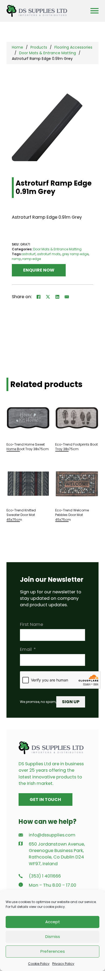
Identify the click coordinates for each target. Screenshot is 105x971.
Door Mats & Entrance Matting (47, 53)
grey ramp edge (75, 254)
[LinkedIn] (57, 297)
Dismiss (52, 936)
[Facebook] (38, 297)
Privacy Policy (63, 963)
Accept (52, 922)
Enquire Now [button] (38, 270)
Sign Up (70, 702)
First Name (31, 624)
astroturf (29, 254)
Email (26, 649)
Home (17, 47)
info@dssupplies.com (52, 835)
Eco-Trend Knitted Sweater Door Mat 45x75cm (21, 515)
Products (38, 47)
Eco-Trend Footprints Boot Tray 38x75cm (76, 446)
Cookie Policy (39, 963)
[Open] (94, 10)
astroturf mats (49, 254)
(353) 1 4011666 (45, 876)
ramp (16, 259)
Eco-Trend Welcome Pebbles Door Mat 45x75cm (72, 515)
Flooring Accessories (73, 47)
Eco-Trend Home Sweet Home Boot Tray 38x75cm (27, 446)
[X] (48, 297)
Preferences (52, 951)
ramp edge (31, 259)
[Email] (67, 297)
